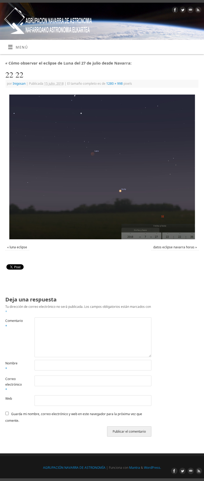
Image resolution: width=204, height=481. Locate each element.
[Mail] (190, 11)
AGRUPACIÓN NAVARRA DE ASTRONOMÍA (74, 467)
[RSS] (197, 11)
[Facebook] (174, 11)
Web (8, 398)
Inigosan (19, 83)
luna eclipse (18, 247)
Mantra (134, 467)
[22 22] (102, 167)
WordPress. (152, 467)
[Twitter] (182, 11)
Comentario (12, 323)
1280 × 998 (114, 83)
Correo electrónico (12, 384)
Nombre (11, 366)
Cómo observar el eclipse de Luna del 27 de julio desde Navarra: (68, 63)
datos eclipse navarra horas (173, 247)
